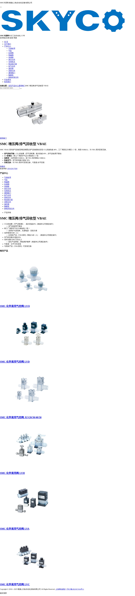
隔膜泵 (11, 75)
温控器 (11, 68)
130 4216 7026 (12, 168)
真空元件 (11, 59)
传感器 (11, 57)
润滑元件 (11, 71)
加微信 (2, 166)
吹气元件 (11, 66)
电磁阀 (11, 55)
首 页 (6, 42)
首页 (10, 86)
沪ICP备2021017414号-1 (75, 589)
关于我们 (7, 44)
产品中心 (7, 46)
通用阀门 (11, 73)
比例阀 (11, 53)
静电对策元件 (13, 77)
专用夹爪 (11, 62)
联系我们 (7, 82)
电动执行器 (12, 64)
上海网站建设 (60, 589)
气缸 (10, 51)
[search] (21, 88)
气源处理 (11, 48)
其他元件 (7, 197)
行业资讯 (7, 79)
